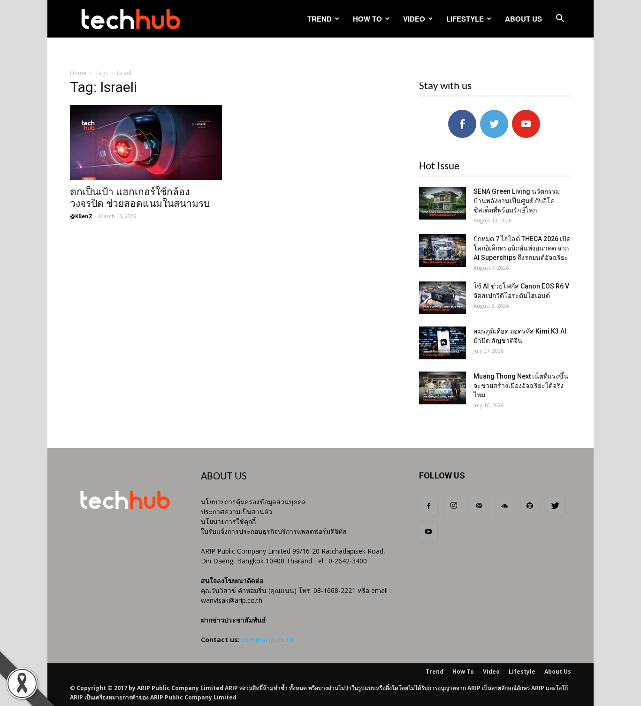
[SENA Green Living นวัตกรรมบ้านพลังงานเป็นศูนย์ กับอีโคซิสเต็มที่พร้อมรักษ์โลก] (442, 203)
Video (414, 19)
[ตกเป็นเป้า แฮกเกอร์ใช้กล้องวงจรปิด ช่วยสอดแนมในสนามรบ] (146, 142)
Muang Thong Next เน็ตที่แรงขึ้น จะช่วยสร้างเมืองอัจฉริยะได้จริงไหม (520, 385)
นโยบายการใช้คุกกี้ (228, 521)
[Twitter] (555, 506)
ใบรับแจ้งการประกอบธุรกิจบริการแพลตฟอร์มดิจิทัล (274, 531)
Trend (319, 19)
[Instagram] (453, 506)
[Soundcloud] (504, 506)
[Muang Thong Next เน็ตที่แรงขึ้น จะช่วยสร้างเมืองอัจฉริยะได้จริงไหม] (442, 388)
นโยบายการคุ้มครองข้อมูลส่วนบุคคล (253, 501)
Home (78, 73)
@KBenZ (81, 216)
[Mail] (479, 506)
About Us (523, 19)
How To (367, 19)
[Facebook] (428, 506)
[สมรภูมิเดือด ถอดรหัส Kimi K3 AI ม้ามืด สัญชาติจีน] (442, 342)
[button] (560, 19)
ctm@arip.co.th (268, 639)
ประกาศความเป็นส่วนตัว (236, 511)
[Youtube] (428, 532)
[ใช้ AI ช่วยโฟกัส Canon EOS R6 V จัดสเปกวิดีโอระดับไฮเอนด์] (442, 297)
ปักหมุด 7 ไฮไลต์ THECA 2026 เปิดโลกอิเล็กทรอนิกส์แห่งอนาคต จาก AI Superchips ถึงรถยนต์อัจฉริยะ (522, 248)
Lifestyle (465, 19)
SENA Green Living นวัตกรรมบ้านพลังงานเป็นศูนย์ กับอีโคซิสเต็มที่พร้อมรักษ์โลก (516, 201)
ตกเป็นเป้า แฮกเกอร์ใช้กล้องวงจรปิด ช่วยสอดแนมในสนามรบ (140, 197)
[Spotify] (529, 506)
